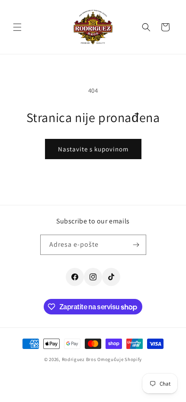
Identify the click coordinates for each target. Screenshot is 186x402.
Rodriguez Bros (79, 359)
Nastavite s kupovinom (93, 149)
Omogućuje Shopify (119, 359)
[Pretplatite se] (136, 245)
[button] (17, 27)
